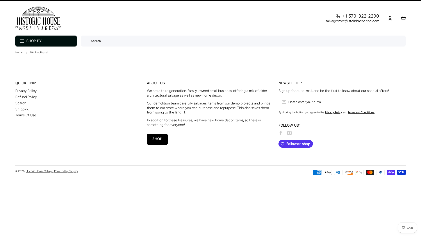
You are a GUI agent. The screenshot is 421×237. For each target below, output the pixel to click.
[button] (403, 18)
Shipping (22, 109)
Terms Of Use (25, 115)
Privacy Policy (26, 91)
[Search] (85, 41)
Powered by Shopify (66, 171)
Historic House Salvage (40, 171)
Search (20, 103)
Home (19, 52)
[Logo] (38, 18)
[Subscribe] (400, 102)
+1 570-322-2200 (360, 16)
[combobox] (243, 41)
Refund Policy (26, 97)
